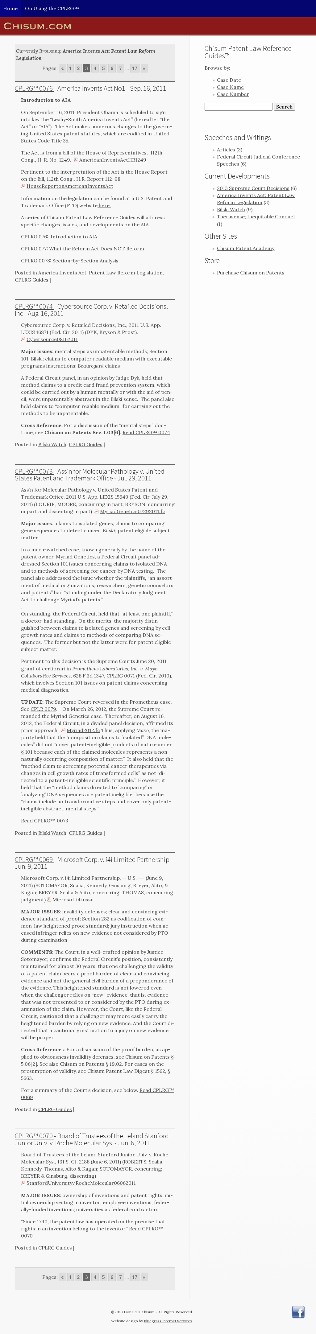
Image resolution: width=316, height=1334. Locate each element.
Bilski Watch (52, 444)
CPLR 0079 (43, 709)
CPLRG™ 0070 (34, 1135)
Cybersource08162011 (52, 339)
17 (134, 68)
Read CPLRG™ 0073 (44, 820)
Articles (226, 149)
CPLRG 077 (34, 248)
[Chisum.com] (158, 26)
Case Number (233, 94)
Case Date (229, 80)
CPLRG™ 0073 (34, 471)
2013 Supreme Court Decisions (253, 188)
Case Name (230, 87)
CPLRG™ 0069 (34, 859)
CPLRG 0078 (35, 260)
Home (10, 8)
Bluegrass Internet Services (168, 1321)
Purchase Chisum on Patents (251, 273)
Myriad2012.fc (83, 730)
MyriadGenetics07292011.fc (132, 511)
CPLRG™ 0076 (34, 88)
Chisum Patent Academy (245, 248)
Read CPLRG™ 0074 (146, 432)
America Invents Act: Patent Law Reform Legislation (100, 273)
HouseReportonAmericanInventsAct (70, 186)
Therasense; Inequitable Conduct (256, 216)
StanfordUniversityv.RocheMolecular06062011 (81, 1183)
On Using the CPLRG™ (52, 8)
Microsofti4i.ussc (73, 899)
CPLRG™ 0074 (34, 306)
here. (104, 205)
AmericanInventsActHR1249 (112, 160)
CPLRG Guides (31, 280)
